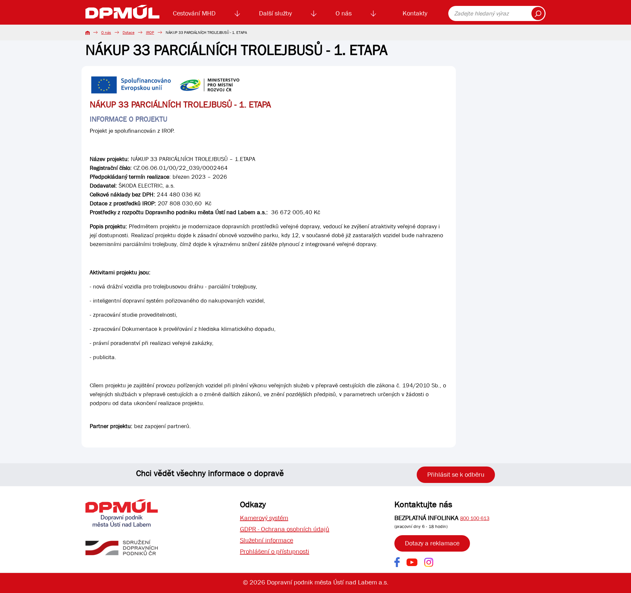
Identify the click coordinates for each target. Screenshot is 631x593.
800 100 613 (474, 518)
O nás (344, 13)
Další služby (275, 13)
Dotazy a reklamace (432, 543)
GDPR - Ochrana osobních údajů (284, 529)
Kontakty (415, 13)
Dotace (128, 32)
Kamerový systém (264, 518)
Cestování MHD (194, 13)
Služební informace (266, 540)
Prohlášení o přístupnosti (274, 551)
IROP (150, 32)
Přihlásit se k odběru (455, 474)
